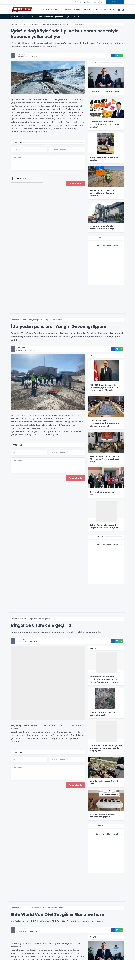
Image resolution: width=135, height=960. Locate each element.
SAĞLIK (111, 9)
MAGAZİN (86, 9)
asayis (24, 619)
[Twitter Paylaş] (117, 55)
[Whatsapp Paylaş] (121, 55)
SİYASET (68, 9)
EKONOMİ (59, 9)
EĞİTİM (95, 9)
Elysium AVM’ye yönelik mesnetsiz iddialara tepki (55, 16)
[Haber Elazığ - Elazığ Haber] (21, 10)
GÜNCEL (49, 9)
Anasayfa (15, 24)
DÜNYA (103, 9)
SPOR (76, 9)
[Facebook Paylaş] (113, 55)
